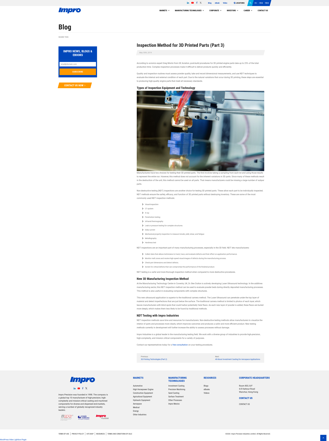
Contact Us (263, 10)
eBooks (207, 389)
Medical (136, 407)
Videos (206, 393)
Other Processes (175, 400)
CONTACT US (244, 404)
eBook (217, 3)
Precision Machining (176, 389)
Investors (231, 10)
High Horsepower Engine (143, 389)
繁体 (267, 3)
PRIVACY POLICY (78, 434)
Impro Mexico (174, 404)
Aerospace (137, 404)
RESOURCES (100, 434)
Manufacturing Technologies (188, 10)
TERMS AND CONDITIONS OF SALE (119, 434)
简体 (261, 3)
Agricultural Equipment (142, 396)
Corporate (214, 10)
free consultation (180, 345)
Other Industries (139, 414)
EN (256, 3)
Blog (209, 3)
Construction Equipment (143, 393)
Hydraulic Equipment (141, 400)
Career (247, 10)
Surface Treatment (176, 396)
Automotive (138, 386)
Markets (163, 10)
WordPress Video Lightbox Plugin (13, 440)
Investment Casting (176, 386)
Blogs (206, 386)
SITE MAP (90, 434)
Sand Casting (173, 393)
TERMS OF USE (63, 434)
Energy (136, 411)
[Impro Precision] (69, 10)
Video (225, 3)
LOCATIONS (240, 3)
